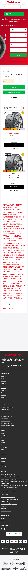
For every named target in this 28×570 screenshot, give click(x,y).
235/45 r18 (3, 388)
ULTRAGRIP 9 (6, 238)
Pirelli (2, 449)
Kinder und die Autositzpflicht (8, 474)
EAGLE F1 (5, 292)
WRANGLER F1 (19, 281)
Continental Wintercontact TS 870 (9, 414)
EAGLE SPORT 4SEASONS (14, 292)
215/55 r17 (3, 385)
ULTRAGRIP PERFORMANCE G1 (11, 218)
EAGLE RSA (6, 280)
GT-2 (4, 295)
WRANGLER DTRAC (18, 299)
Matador (3, 440)
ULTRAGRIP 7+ (15, 249)
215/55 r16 (3, 395)
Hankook (3, 438)
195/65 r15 (3, 381)
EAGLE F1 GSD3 (20, 254)
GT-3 (19, 283)
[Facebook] (1, 528)
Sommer (3, 461)
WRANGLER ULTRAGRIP (9, 281)
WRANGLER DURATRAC (17, 261)
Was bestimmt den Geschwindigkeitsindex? (11, 476)
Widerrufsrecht (4, 501)
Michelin (3, 442)
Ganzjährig (3, 466)
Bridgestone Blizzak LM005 (7, 425)
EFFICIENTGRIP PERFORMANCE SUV (12, 264)
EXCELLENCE (6, 228)
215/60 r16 (3, 390)
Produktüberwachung (17, 148)
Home (4, 70)
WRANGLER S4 (11, 287)
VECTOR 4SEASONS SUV (18, 273)
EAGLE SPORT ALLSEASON (13, 257)
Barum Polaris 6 (5, 409)
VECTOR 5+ (20, 280)
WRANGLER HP (7, 274)
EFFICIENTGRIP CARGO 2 (16, 293)
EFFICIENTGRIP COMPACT (15, 233)
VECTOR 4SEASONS (15, 238)
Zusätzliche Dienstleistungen (8, 497)
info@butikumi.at (15, 366)
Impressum (3, 508)
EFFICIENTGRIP (7, 221)
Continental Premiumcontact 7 (8, 411)
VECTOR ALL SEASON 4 (17, 219)
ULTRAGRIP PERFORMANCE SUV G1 (12, 226)
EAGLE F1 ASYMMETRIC (11, 237)
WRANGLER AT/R (7, 273)
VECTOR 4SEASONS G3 (10, 211)
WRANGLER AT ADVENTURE (10, 230)
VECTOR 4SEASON (10, 268)
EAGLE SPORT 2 (13, 280)
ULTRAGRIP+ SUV (7, 256)
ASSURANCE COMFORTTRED (10, 283)
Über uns (3, 520)
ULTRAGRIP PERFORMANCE (10, 285)
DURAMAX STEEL (17, 290)
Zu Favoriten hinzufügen (11, 148)
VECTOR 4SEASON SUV (9, 297)
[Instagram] (4, 528)
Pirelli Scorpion (4, 418)
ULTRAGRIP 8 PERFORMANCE (10, 235)
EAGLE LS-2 (20, 237)
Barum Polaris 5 (5, 404)
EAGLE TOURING (18, 240)
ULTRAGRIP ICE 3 (19, 295)
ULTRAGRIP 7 (11, 295)
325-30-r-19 (11, 308)
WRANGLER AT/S (7, 278)
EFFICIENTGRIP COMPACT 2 (13, 245)
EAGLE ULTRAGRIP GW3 (18, 250)
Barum (2, 433)
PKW (12, 70)
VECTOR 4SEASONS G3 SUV (17, 228)
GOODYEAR (16, 70)
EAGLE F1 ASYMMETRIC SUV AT (11, 243)
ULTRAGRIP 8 (6, 242)
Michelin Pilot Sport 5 (6, 423)
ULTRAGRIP (6, 266)
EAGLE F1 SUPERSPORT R (16, 242)
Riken (2, 451)
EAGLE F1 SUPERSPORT (17, 212)
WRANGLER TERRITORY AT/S (13, 271)
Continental (3, 435)
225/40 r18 (3, 383)
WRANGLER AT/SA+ (17, 278)
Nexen (2, 444)
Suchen (18, 55)
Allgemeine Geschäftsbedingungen (9, 499)
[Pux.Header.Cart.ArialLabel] (14, 6)
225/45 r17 (3, 378)
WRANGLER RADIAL (16, 288)
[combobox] (18, 30)
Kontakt (3, 518)
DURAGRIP (13, 254)
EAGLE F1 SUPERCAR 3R (15, 276)
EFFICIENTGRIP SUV (19, 216)
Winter (2, 464)
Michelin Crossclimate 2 (7, 407)
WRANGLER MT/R (15, 274)
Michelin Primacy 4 (5, 421)
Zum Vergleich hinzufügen (14, 148)
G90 (24, 293)
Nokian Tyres (4, 447)
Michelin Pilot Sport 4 (6, 416)
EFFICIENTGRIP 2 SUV (17, 225)
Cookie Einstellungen (6, 511)
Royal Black (4, 454)
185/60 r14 (3, 392)
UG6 (6, 295)
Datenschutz (4, 506)
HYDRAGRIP (15, 269)
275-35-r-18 (5, 308)
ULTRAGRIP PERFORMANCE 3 (10, 204)
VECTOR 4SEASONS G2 (9, 214)
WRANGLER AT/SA (7, 290)
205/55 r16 (3, 376)
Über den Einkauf (5, 494)
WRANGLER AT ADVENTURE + (10, 262)
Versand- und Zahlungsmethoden (9, 504)
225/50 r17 (3, 397)
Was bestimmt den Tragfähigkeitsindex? (11, 479)
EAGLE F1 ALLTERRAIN (9, 252)
